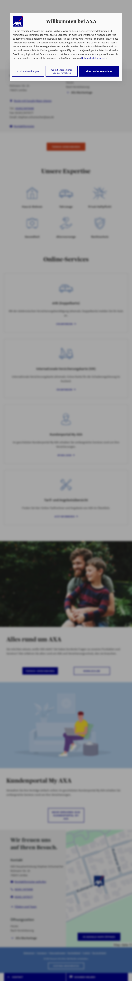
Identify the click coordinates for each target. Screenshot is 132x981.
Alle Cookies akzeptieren (99, 71)
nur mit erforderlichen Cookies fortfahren (61, 71)
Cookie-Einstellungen (28, 71)
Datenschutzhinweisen (93, 58)
